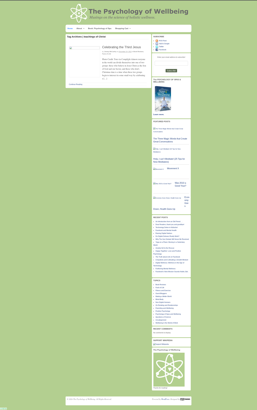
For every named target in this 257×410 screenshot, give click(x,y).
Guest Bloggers (161, 293)
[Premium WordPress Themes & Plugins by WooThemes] (185, 399)
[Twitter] (157, 47)
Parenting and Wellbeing (165, 308)
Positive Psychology (163, 311)
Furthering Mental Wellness (165, 269)
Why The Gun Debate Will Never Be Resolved (172, 239)
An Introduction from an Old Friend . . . (169, 221)
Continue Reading (75, 84)
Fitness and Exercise (163, 290)
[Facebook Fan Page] (157, 50)
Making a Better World (164, 296)
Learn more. (158, 114)
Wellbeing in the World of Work (167, 323)
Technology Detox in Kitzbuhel (167, 227)
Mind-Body (159, 299)
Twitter (161, 47)
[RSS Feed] (157, 41)
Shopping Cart (121, 28)
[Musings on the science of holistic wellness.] (129, 22)
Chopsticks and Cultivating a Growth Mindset (172, 260)
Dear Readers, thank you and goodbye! (170, 224)
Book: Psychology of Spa (99, 28)
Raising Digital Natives (164, 233)
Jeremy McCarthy (110, 51)
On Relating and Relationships (167, 305)
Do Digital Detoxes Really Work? (167, 236)
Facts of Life (106, 54)
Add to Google (164, 44)
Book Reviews (138, 51)
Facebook (162, 50)
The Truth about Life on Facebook (168, 257)
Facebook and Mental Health (166, 230)
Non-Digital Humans (163, 302)
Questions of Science (163, 317)
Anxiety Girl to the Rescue (165, 248)
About (79, 28)
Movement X (173, 168)
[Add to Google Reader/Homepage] (157, 44)
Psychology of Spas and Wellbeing (168, 314)
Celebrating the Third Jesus (121, 47)
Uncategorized (161, 320)
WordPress (165, 399)
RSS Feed (163, 41)
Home (70, 28)
